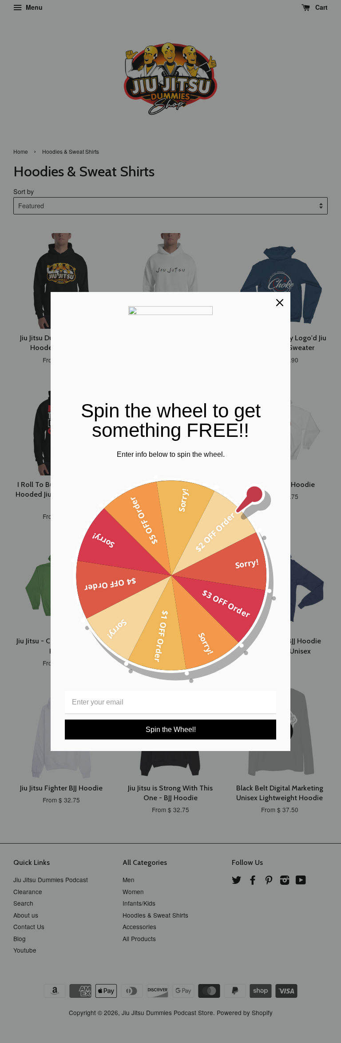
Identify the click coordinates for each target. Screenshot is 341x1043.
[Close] (279, 302)
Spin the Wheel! (171, 729)
